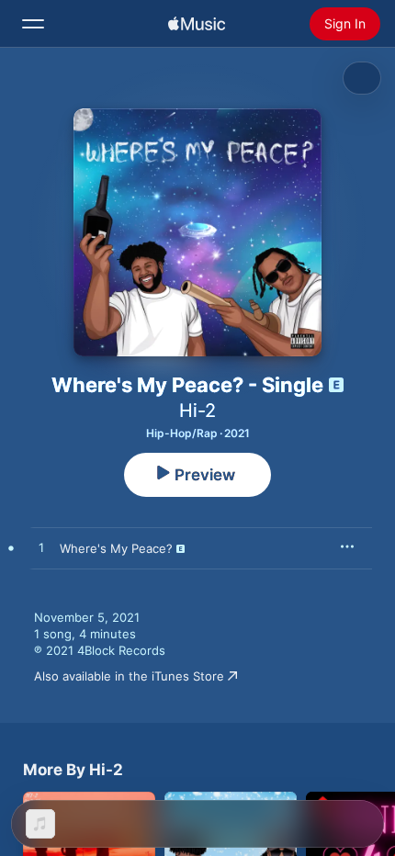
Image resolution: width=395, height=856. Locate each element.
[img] (196, 24)
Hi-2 (197, 411)
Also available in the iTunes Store (129, 676)
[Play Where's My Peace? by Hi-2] (41, 548)
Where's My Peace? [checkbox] (116, 548)
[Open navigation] (33, 24)
